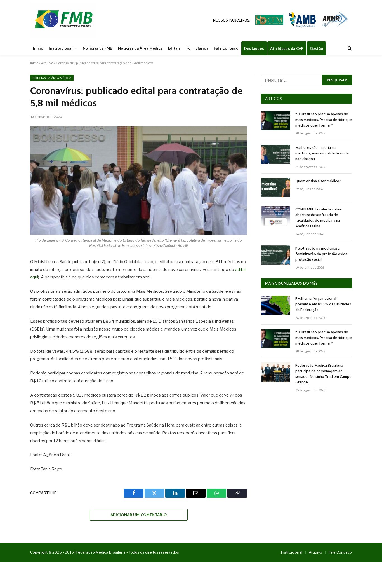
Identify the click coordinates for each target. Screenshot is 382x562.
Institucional (60, 48)
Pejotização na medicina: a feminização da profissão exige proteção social (321, 254)
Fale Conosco (226, 48)
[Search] (349, 48)
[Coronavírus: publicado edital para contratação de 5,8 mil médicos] (138, 180)
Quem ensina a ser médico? (318, 181)
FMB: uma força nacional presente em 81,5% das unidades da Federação (323, 304)
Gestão (316, 48)
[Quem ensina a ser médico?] (275, 187)
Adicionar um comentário (138, 514)
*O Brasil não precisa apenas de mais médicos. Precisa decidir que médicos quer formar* (323, 120)
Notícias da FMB (97, 48)
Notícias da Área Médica (140, 48)
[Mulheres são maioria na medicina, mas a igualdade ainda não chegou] (275, 154)
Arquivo (47, 63)
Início (38, 48)
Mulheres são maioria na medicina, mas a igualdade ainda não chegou (322, 153)
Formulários (197, 48)
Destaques (254, 48)
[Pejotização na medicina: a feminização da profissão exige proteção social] (275, 255)
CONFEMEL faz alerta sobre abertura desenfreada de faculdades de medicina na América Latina (318, 218)
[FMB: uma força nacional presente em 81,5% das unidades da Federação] (275, 305)
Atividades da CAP (286, 48)
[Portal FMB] (63, 20)
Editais (174, 48)
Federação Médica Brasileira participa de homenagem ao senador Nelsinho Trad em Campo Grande (323, 374)
